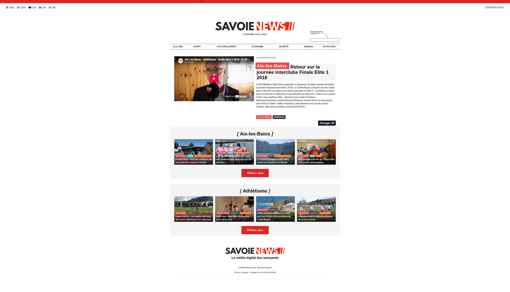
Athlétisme (279, 117)
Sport (197, 46)
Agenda (308, 46)
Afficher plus (255, 173)
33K (54, 7)
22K (34, 7)
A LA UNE (178, 46)
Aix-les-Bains (264, 117)
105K (23, 7)
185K (11, 7)
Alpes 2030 (329, 46)
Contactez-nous (494, 7)
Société (283, 46)
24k (44, 7)
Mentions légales (241, 272)
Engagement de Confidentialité (263, 272)
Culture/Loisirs (226, 46)
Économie (257, 46)
